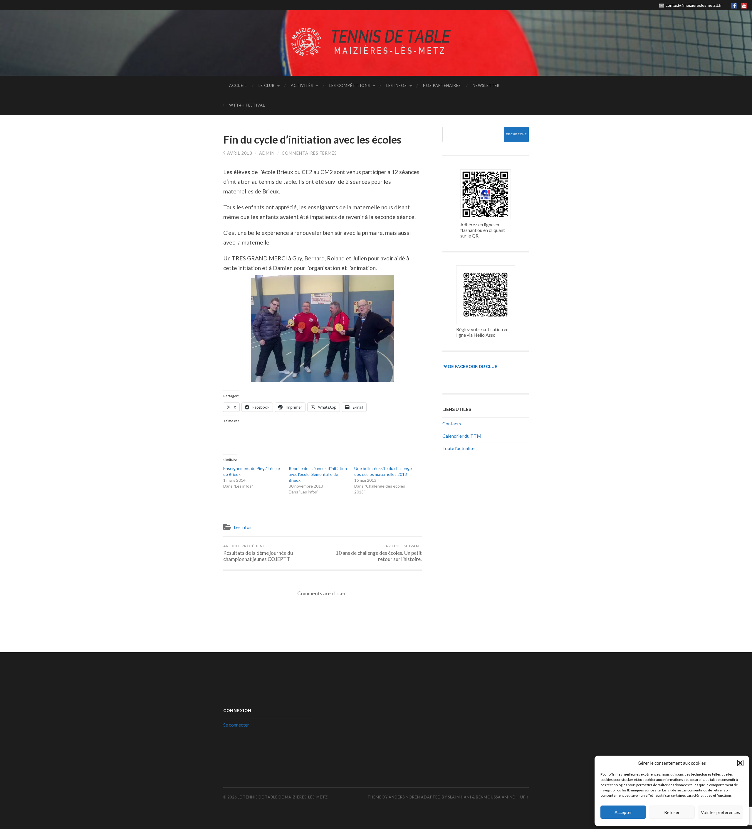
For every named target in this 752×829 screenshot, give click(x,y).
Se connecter (236, 724)
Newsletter (486, 85)
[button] (740, 763)
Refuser (672, 812)
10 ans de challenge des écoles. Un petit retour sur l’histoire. (379, 553)
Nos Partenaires (442, 85)
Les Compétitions (349, 85)
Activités (302, 85)
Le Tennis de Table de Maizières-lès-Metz (283, 797)
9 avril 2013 (237, 153)
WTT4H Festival (247, 105)
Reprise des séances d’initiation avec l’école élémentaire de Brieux (318, 474)
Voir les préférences (720, 812)
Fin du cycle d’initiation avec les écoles (312, 139)
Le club (266, 85)
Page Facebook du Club (470, 366)
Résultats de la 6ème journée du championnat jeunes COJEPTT (258, 553)
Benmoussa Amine (496, 797)
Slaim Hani (460, 797)
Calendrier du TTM (461, 436)
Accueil (238, 85)
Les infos (396, 85)
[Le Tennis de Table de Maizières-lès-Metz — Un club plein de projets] (376, 42)
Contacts (451, 423)
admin (267, 153)
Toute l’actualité (458, 448)
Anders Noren (404, 797)
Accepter (623, 812)
